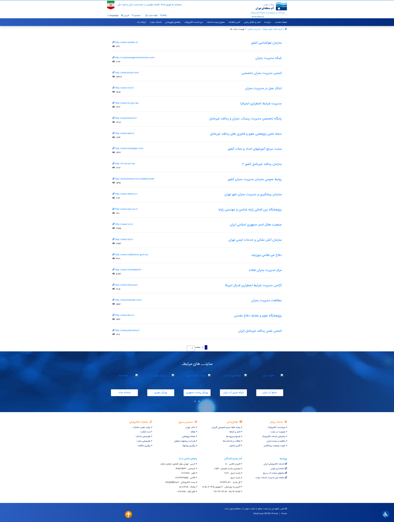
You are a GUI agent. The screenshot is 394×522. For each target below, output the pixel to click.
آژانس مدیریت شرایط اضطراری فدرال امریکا (253, 285)
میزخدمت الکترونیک (276, 427)
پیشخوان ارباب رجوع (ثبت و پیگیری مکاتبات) (267, 28)
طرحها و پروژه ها (233, 436)
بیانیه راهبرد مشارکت (141, 427)
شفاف (192, 432)
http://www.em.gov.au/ (127, 103)
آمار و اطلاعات (234, 22)
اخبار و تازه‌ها (234, 432)
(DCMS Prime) (271, 513)
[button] (199, 401)
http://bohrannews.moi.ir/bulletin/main (134, 179)
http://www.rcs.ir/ (124, 224)
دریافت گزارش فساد (235, 28)
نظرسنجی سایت (143, 441)
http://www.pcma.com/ (127, 73)
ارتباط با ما (141, 22)
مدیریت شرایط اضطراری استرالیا (261, 103)
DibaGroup (258, 513)
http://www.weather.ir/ (126, 42)
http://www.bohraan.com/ (128, 300)
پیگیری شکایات (144, 446)
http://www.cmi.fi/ (124, 88)
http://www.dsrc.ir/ (125, 315)
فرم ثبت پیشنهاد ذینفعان (184, 441)
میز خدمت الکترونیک (194, 22)
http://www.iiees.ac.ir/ (126, 209)
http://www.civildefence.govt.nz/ (131, 255)
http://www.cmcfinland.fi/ (128, 270)
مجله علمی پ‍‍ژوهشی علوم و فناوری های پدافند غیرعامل (246, 134)
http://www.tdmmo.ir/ (126, 194)
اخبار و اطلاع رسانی (252, 22)
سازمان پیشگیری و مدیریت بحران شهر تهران (253, 194)
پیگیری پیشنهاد (188, 446)
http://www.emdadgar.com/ (129, 148)
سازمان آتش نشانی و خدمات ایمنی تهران (255, 240)
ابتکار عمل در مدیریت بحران (263, 88)
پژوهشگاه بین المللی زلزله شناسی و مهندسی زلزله (250, 209)
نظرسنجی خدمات (143, 436)
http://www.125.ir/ (124, 239)
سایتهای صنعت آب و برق (273, 473)
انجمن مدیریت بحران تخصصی (262, 73)
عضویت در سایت (278, 432)
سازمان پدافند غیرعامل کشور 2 (262, 164)
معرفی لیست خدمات (216, 22)
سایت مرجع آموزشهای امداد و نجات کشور (255, 149)
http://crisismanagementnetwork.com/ (135, 57)
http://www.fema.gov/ (126, 285)
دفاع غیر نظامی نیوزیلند (266, 255)
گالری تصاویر (234, 446)
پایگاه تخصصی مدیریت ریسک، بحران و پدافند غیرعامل (245, 118)
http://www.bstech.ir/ (126, 118)
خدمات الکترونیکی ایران (274, 464)
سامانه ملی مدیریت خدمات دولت (269, 478)
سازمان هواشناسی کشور (266, 43)
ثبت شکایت (145, 432)
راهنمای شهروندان (173, 22)
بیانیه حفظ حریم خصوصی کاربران (226, 427)
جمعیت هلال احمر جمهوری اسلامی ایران (256, 224)
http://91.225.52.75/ (125, 164)
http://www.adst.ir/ (125, 133)
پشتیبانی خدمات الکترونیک (273, 436)
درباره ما (267, 22)
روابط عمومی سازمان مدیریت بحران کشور (255, 179)
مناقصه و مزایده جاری (276, 441)
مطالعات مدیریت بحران (266, 300)
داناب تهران (190, 427)
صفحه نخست (281, 22)
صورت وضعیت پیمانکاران (274, 446)
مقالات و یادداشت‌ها (231, 441)
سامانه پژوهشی (188, 436)
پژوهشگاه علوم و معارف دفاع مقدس (258, 315)
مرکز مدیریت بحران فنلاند (265, 270)
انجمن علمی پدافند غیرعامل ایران (260, 331)
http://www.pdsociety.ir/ (127, 330)
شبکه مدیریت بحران (268, 58)
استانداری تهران (277, 469)
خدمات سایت (155, 22)
